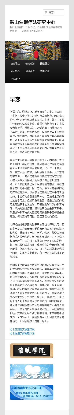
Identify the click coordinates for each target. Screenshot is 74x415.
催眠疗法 (30, 63)
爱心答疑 (15, 71)
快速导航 (15, 63)
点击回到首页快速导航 (22, 329)
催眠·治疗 (45, 63)
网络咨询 (30, 71)
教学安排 (44, 71)
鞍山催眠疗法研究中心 (32, 22)
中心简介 (15, 78)
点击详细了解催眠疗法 (22, 333)
